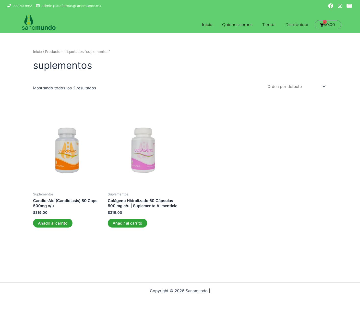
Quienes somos (237, 24)
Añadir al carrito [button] (53, 223)
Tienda (269, 24)
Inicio (207, 24)
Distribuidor (297, 24)
